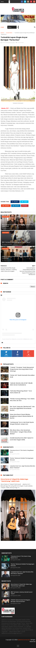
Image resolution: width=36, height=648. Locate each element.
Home (2, 27)
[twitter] (25, 2)
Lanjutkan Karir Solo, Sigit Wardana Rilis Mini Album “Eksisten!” (22, 572)
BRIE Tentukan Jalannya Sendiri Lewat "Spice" (16, 242)
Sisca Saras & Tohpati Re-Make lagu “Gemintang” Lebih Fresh (18, 225)
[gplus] (34, 2)
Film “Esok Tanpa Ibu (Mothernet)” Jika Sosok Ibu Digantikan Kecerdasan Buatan (22, 408)
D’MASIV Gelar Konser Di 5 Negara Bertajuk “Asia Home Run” (17, 257)
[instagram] (28, 2)
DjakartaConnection (24, 640)
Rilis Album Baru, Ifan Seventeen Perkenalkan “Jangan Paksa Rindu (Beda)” (21, 432)
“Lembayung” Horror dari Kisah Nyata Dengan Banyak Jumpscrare (22, 423)
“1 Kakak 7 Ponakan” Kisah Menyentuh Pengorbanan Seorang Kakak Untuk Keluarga (22, 369)
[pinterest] (31, 2)
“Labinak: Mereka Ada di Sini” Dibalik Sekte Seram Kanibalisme (21, 384)
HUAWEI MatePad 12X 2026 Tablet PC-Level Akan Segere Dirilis (22, 439)
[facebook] (22, 2)
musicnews (9, 32)
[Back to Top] (18, 646)
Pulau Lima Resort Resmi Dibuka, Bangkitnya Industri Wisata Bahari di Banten (21, 416)
